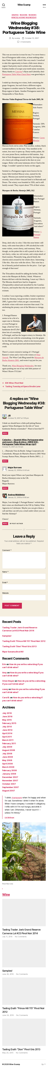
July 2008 (7, 753)
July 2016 (7, 713)
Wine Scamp (24, 5)
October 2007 (9, 784)
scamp (17, 38)
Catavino (18, 71)
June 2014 (7, 730)
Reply (5, 433)
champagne (16, 797)
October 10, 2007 (32, 38)
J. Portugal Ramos (37, 234)
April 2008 (7, 763)
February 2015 (9, 723)
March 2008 (8, 767)
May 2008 (7, 760)
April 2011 (7, 737)
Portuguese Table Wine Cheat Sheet (16, 74)
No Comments (21, 936)
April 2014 (7, 733)
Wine (6, 894)
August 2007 (8, 790)
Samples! (6, 636)
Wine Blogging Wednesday (24, 18)
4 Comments (25, 42)
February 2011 (9, 743)
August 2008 (8, 750)
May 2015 (7, 720)
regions (23, 15)
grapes (15, 15)
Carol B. (6, 697)
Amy (4, 672)
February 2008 (9, 770)
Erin (4, 664)
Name (5, 572)
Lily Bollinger (9, 817)
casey (5, 689)
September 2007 (10, 787)
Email (5, 583)
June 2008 (7, 757)
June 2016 (7, 716)
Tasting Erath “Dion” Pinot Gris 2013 (19, 646)
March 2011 (7, 740)
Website (5, 593)
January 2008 (9, 774)
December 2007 (10, 777)
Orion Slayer (8, 681)
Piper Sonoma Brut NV (13, 652)
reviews (33, 15)
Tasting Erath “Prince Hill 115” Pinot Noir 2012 (23, 641)
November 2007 (10, 780)
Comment (6, 550)
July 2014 (7, 726)
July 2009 (7, 747)
